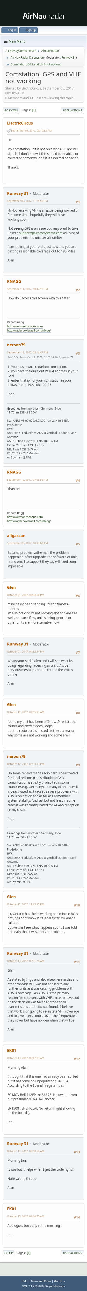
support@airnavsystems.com (40, 233)
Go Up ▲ (59, 1281)
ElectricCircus (20, 123)
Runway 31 (68, 57)
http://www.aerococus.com (25, 326)
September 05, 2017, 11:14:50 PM (27, 201)
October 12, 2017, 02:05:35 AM (25, 712)
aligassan (16, 535)
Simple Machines (55, 1286)
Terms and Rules (41, 1281)
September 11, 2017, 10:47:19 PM (27, 289)
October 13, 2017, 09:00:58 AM (25, 1151)
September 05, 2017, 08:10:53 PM (31, 130)
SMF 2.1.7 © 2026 (33, 1286)
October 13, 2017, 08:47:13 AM (25, 1058)
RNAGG (14, 281)
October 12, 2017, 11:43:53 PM (25, 904)
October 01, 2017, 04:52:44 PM (25, 651)
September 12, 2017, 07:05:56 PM (27, 479)
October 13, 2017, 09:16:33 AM (25, 1216)
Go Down (11, 110)
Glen (11, 587)
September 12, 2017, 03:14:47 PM (27, 352)
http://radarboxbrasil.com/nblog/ (29, 330)
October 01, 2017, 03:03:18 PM (25, 595)
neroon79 (16, 345)
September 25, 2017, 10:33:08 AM (27, 543)
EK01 (11, 1050)
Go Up (8, 1253)
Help (25, 1281)
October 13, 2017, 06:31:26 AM (25, 961)
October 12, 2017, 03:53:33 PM (25, 764)
